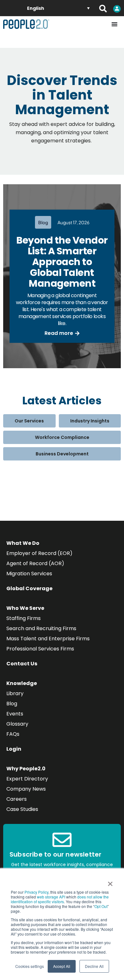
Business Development (62, 454)
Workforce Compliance (62, 437)
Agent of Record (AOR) (35, 563)
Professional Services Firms (40, 648)
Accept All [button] (61, 966)
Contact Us (21, 663)
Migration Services (29, 573)
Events (14, 713)
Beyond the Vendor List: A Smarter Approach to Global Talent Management (62, 261)
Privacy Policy (36, 892)
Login (13, 749)
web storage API (51, 896)
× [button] (110, 882)
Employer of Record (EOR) (39, 553)
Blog (11, 703)
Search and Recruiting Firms (41, 628)
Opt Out (100, 906)
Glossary (17, 724)
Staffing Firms (23, 618)
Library (15, 693)
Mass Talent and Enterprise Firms (48, 638)
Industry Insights (89, 421)
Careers (16, 799)
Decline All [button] (94, 966)
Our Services (29, 421)
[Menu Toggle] (114, 24)
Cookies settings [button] (29, 966)
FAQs (12, 734)
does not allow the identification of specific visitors (60, 899)
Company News (26, 789)
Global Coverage (29, 588)
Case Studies (22, 809)
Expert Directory (27, 778)
